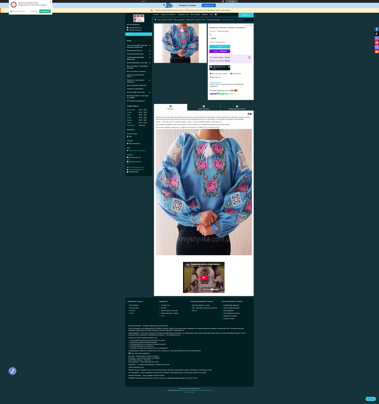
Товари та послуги (167, 14)
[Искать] (150, 34)
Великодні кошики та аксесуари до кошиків (137, 96)
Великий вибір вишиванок (231, 305)
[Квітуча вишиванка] (139, 18)
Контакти (164, 308)
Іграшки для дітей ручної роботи (135, 76)
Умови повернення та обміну (169, 313)
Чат (372, 399)
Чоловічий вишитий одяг (135, 54)
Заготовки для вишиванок (136, 101)
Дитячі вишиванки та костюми (137, 63)
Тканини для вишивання (135, 89)
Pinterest (132, 310)
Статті (162, 316)
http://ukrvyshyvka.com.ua (136, 167)
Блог (211, 14)
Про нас (194, 310)
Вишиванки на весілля (230, 316)
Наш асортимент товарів (165, 20)
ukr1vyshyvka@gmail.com (136, 169)
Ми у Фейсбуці (133, 305)
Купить (220, 47)
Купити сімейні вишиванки (231, 308)
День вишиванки (229, 310)
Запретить (34, 11)
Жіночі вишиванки (179, 20)
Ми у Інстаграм (134, 308)
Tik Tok (131, 313)
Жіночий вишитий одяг (134, 50)
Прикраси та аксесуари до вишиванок (135, 81)
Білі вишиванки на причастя (232, 313)
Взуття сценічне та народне (136, 71)
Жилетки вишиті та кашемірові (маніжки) (137, 67)
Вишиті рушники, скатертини (136, 85)
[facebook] (248, 114)
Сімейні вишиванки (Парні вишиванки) (135, 58)
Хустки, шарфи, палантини (135, 92)
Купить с (216, 51)
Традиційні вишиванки (213, 20)
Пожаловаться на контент (186, 390)
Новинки (205, 14)
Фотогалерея (195, 14)
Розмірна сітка (183, 14)
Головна (156, 14)
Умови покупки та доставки (169, 310)
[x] (250, 114)
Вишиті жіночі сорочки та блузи (196, 20)
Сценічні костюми (229, 318)
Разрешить (45, 11)
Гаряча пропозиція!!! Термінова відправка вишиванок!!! (137, 46)
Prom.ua (198, 388)
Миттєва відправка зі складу (201, 305)
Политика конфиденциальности (202, 390)
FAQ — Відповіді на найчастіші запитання (204, 308)
